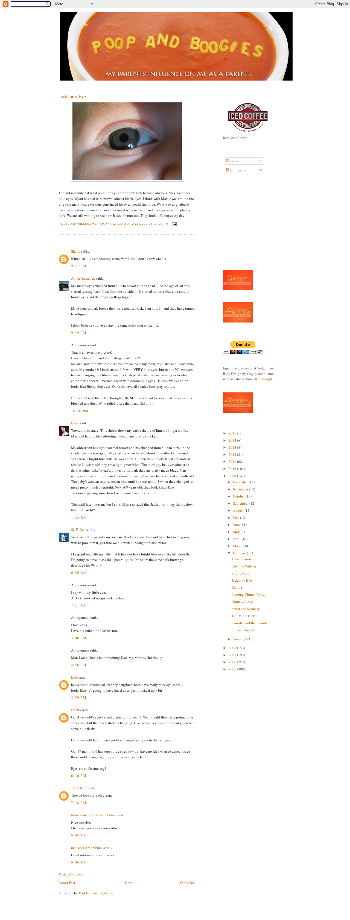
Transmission (241, 559)
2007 (233, 654)
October (239, 496)
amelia (76, 709)
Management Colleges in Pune (93, 814)
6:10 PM (78, 775)
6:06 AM (79, 862)
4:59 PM (78, 697)
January (239, 639)
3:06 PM (78, 637)
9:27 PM (78, 265)
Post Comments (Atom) (96, 893)
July (236, 517)
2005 (233, 669)
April (237, 538)
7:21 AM (79, 605)
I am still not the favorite (250, 622)
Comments (237, 170)
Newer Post (67, 882)
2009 (233, 475)
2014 (233, 440)
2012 (233, 454)
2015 (233, 433)
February (240, 553)
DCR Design (262, 378)
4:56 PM (78, 664)
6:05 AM (79, 835)
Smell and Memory (246, 608)
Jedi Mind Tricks (244, 615)
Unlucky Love (242, 601)
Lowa (75, 423)
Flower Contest (243, 630)
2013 (233, 447)
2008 (233, 647)
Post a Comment (71, 874)
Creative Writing (244, 566)
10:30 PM (80, 410)
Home (127, 882)
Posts (233, 160)
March (238, 545)
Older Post (188, 882)
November (241, 489)
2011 (233, 461)
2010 (233, 468)
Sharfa (75, 251)
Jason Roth (79, 787)
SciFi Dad (78, 529)
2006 (233, 661)
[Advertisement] (239, 225)
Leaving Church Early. (248, 594)
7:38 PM (78, 802)
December (241, 482)
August (238, 510)
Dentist (237, 587)
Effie (74, 677)
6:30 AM (79, 572)
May (237, 531)
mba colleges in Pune (87, 847)
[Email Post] (173, 223)
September (241, 503)
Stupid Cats (240, 573)
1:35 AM (79, 517)
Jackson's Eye (72, 96)
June (237, 524)
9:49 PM (78, 332)
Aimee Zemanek (83, 278)
